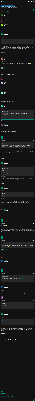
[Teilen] (33, 10)
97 (8, 11)
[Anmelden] (31, 2)
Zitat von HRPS (5, 168)
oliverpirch (24, 278)
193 (13, 11)
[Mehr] (33, 17)
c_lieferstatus (2, 393)
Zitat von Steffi (5, 276)
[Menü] (34, 2)
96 (6, 11)
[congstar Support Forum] (2, 2)
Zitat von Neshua (5, 303)
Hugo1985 (3, 227)
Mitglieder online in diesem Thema (6, 396)
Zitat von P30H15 (5, 111)
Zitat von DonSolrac (6, 243)
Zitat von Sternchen (6, 143)
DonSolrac (5, 249)
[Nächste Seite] (15, 11)
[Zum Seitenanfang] (34, 400)
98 (9, 11)
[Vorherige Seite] (1, 11)
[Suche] (29, 2)
